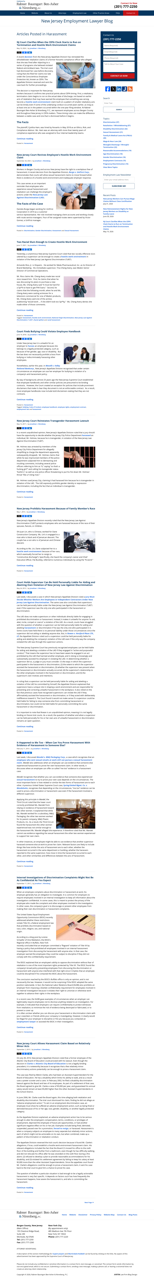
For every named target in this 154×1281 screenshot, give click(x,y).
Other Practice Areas (101, 13)
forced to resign (61, 1128)
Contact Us (130, 13)
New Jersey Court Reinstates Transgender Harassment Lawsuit (53, 420)
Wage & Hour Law (112, 141)
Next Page (88, 1202)
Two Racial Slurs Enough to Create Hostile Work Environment (52, 241)
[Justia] (124, 88)
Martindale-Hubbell (76, 1254)
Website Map (109, 1215)
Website (35, 13)
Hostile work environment (41, 318)
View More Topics (110, 167)
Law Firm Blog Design (125, 1274)
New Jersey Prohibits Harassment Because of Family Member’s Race (56, 508)
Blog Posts (133, 1215)
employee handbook (49, 407)
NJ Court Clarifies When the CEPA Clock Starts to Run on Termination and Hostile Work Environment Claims (49, 43)
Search (119, 110)
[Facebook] (107, 88)
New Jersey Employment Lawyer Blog (38, 5)
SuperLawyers (58, 1254)
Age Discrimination (113, 154)
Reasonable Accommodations (117, 150)
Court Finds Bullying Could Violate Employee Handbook (48, 331)
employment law (23, 409)
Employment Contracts (114, 160)
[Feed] (130, 88)
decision (28, 57)
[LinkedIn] (118, 88)
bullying (25, 407)
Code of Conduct (35, 407)
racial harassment (53, 320)
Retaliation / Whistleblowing (117, 125)
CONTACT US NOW (118, 76)
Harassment (28, 143)
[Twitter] (113, 88)
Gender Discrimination (43, 231)
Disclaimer (82, 1215)
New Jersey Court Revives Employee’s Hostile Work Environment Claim (54, 156)
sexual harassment (26, 779)
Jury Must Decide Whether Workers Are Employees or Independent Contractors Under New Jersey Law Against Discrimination (55, 600)
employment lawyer (26, 1021)
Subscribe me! (119, 186)
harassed (86, 435)
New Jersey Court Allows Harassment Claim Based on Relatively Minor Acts (53, 1045)
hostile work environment (38, 102)
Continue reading (25, 138)
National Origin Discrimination (63, 318)
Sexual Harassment (72, 231)
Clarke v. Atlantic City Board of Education (46, 1063)
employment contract (78, 407)
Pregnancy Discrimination (115, 164)
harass (31, 346)
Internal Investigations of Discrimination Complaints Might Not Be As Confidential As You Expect (55, 879)
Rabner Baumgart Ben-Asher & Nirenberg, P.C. (49, 1274)
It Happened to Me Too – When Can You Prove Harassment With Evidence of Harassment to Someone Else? (53, 744)
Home (22, 13)
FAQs (118, 13)
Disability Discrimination (115, 129)
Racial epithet (39, 320)
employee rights (63, 407)
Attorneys (62, 13)
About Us (48, 13)
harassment (27, 318)
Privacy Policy (95, 1215)
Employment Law (79, 13)
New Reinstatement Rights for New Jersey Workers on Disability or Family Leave (118, 211)
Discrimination (29, 231)
